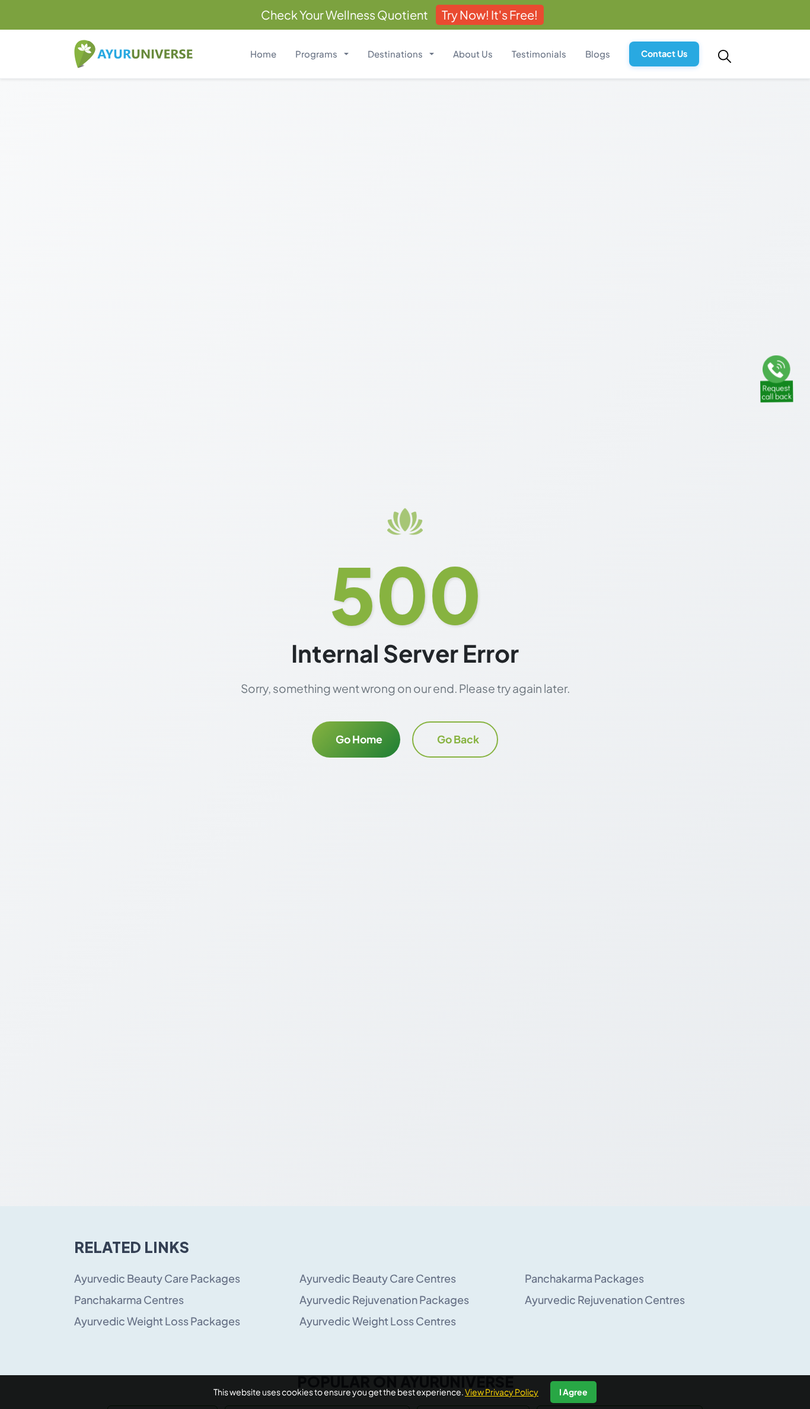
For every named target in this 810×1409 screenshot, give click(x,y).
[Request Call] (776, 377)
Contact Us (664, 53)
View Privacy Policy (501, 1391)
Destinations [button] (396, 53)
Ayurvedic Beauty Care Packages (157, 1278)
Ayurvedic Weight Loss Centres (377, 1321)
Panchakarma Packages (584, 1278)
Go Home (359, 739)
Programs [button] (317, 53)
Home (263, 53)
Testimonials (539, 53)
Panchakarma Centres (129, 1299)
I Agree (573, 1391)
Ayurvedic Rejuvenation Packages (384, 1299)
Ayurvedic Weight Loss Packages (157, 1321)
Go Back (458, 739)
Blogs (597, 53)
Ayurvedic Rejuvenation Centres (605, 1299)
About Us (473, 53)
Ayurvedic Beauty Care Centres (377, 1278)
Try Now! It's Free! (490, 14)
